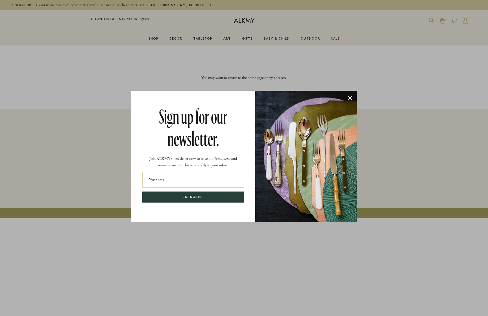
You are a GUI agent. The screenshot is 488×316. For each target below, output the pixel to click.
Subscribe (193, 197)
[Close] (350, 98)
